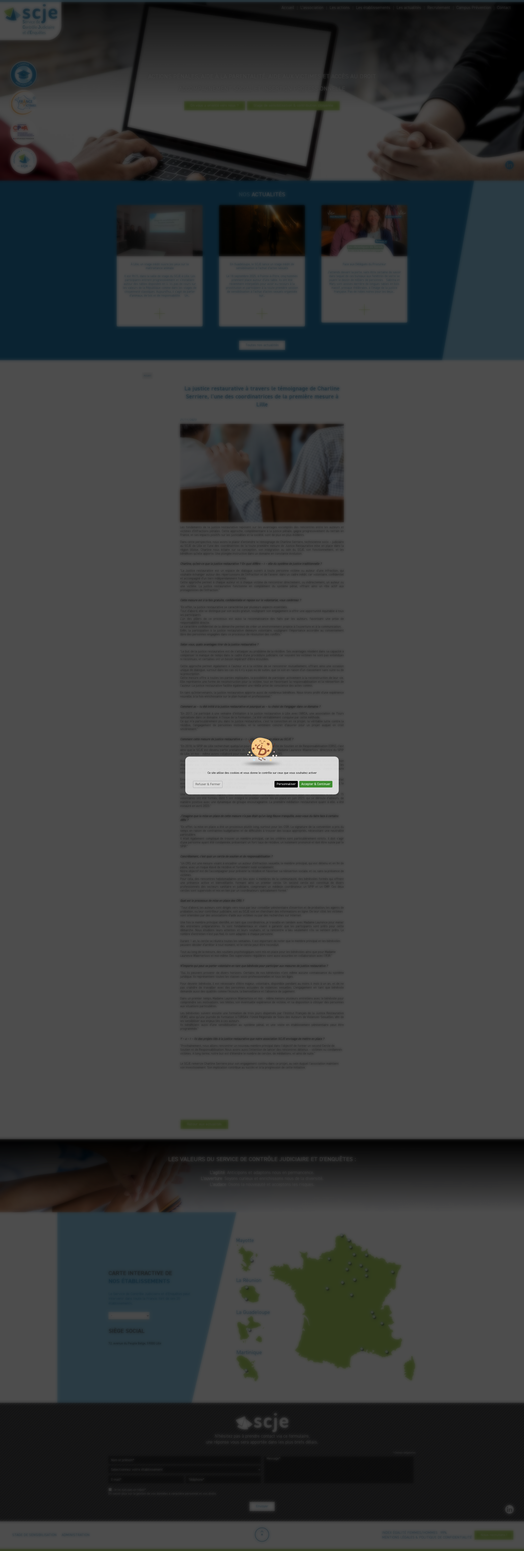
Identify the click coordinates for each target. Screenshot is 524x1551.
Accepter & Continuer (315, 784)
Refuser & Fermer (207, 784)
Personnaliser (286, 784)
